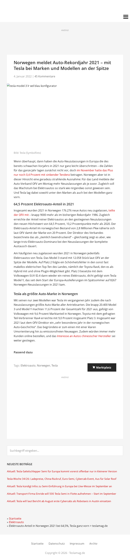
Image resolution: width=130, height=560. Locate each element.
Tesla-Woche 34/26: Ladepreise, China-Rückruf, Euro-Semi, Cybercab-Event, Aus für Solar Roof (61, 478)
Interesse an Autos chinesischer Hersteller (84, 336)
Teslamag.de (65, 7)
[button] (65, 17)
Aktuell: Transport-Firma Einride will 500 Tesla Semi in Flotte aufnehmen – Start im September (61, 493)
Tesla (54, 365)
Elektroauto (28, 365)
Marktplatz (103, 367)
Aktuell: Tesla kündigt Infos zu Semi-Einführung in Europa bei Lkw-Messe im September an (59, 486)
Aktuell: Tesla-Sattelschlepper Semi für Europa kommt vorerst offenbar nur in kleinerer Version (62, 471)
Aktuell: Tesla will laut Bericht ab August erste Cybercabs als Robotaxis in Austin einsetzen (59, 501)
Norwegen (43, 365)
